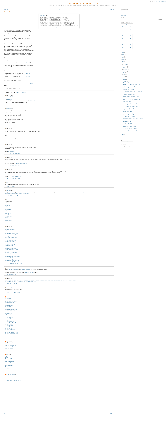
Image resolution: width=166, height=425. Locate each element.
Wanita (23, 280)
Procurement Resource (10, 374)
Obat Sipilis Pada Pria (9, 324)
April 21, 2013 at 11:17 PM (13, 140)
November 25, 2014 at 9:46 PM (15, 263)
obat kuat (7, 199)
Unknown (7, 296)
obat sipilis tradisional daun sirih (11, 309)
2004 (123, 57)
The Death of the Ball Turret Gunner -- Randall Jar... (132, 91)
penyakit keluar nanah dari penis (11, 237)
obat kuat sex (7, 205)
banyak (66, 280)
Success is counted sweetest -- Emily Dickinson (132, 124)
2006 (123, 54)
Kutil (12, 280)
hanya (32, 280)
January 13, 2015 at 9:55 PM (14, 283)
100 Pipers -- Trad (126, 87)
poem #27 (31, 82)
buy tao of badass (11, 151)
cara (53, 280)
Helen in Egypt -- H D (127, 121)
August (124, 71)
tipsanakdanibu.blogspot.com (98, 192)
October (124, 67)
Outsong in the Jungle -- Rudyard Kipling (130, 103)
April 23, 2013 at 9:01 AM (13, 153)
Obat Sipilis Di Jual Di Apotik (10, 329)
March (124, 79)
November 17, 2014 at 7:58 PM (15, 222)
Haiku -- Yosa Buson (127, 82)
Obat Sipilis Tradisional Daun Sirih (11, 301)
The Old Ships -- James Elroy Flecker (130, 128)
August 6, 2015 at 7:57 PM (13, 292)
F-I (130, 35)
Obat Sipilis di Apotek (9, 246)
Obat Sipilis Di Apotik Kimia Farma (11, 332)
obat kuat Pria (7, 208)
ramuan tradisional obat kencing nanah (12, 234)
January (124, 132)
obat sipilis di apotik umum (10, 310)
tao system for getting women (15, 176)
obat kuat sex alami (8, 216)
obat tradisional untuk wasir (10, 244)
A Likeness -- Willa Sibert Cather (129, 94)
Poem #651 (28, 62)
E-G (130, 24)
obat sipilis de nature (8, 299)
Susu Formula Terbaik (68, 192)
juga (61, 280)
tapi (59, 280)
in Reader (163, 1)
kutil (5, 281)
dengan (50, 280)
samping (34, 281)
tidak (29, 280)
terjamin (27, 281)
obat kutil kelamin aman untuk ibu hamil (12, 260)
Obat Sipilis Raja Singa (9, 325)
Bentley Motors (27, 98)
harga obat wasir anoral (9, 245)
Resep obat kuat (8, 213)
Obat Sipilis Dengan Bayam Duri (11, 322)
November (125, 66)
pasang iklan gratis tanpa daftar (10, 345)
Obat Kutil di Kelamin (9, 255)
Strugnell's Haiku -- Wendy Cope (129, 114)
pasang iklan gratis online (9, 348)
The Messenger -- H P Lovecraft (129, 116)
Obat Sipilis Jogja (8, 298)
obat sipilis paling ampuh (9, 302)
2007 (123, 52)
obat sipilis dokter (8, 312)
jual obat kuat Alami (8, 212)
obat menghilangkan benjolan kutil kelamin (12, 261)
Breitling (12, 96)
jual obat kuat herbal (8, 220)
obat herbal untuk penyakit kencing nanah (12, 230)
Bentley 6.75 (9, 99)
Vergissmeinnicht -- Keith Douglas (129, 86)
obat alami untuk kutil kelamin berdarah (12, 257)
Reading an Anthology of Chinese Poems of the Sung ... (133, 118)
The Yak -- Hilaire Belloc (127, 123)
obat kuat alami (7, 206)
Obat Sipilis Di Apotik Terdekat (10, 330)
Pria (19, 280)
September (125, 69)
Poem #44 (28, 76)
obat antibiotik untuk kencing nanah (11, 233)
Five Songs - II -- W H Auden (128, 89)
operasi (55, 280)
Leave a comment (21, 92)
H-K (123, 26)
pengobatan (44, 280)
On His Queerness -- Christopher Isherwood (131, 96)
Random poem (123, 14)
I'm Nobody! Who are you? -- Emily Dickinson (131, 84)
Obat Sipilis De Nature (9, 328)
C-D (126, 24)
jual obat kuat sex (8, 218)
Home (59, 9)
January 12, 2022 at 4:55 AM (14, 380)
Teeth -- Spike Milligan (127, 101)
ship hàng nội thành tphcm (25, 269)
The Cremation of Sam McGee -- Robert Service (132, 106)
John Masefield (60, 27)
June (124, 74)
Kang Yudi (8, 341)
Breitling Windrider (34, 100)
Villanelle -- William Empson (128, 92)
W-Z (126, 29)
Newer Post (6, 9)
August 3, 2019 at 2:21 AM (13, 370)
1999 (123, 135)
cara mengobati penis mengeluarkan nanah (13, 236)
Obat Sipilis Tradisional (9, 317)
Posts (123, 146)
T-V (123, 29)
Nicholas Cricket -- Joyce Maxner (129, 126)
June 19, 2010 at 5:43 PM (13, 104)
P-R (130, 37)
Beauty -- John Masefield (10, 12)
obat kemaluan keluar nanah (10, 229)
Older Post (112, 9)
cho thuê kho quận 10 (29, 272)
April (124, 77)
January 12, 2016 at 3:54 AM (14, 350)
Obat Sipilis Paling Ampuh (9, 321)
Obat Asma (8, 182)
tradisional (74, 280)
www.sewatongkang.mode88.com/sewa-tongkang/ (20, 193)
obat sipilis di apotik (8, 303)
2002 (123, 61)
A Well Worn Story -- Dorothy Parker (130, 108)
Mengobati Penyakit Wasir (9, 238)
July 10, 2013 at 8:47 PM (13, 186)
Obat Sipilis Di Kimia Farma (10, 334)
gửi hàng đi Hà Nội (81, 270)
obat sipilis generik (8, 313)
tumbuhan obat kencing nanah (10, 232)
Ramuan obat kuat (8, 214)
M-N (130, 26)
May (124, 76)
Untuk (6, 280)
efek (32, 281)
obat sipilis (7, 316)
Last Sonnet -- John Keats (128, 109)
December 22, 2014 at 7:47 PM (14, 274)
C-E (126, 35)
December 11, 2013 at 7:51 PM (14, 195)
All (130, 29)
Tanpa (26, 280)
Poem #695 (42, 15)
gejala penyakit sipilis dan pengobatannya (12, 250)
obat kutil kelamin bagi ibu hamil (11, 259)
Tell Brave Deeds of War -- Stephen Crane (131, 119)
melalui (40, 280)
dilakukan (37, 280)
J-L (123, 37)
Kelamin (14, 280)
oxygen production (8, 378)
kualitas (21, 281)
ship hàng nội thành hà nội (14, 269)
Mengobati (9, 280)
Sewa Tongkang (82, 192)
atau (58, 280)
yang (24, 281)
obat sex (6, 217)
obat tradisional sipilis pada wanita (11, 252)
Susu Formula (8, 190)
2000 (123, 134)
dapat (34, 280)
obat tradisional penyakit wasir (10, 242)
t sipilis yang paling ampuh (10, 314)
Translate (130, 142)
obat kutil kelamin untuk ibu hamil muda (12, 256)
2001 (123, 62)
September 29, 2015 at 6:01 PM (15, 336)
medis (48, 280)
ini (27, 280)
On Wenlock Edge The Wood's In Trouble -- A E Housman (134, 97)
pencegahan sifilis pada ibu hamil (11, 253)
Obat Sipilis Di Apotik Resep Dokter (11, 333)
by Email (158, 1)
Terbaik (7, 281)
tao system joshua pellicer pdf (21, 163)
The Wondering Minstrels (83, 3)
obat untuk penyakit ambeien (10, 241)
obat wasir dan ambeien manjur (10, 240)
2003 (123, 59)
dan (21, 280)
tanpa (30, 281)
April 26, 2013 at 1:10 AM (13, 178)
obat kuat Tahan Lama (9, 210)
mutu (17, 281)
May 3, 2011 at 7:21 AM (12, 124)
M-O (126, 37)
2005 (123, 56)
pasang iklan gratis (8, 344)
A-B (123, 24)
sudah (64, 280)
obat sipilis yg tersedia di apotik (10, 248)
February (125, 81)
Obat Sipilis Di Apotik (9, 318)
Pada (17, 280)
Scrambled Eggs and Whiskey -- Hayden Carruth (132, 130)
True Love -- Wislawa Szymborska (129, 113)
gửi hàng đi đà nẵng (73, 270)
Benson (7, 354)
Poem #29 (28, 73)
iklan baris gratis (9, 287)
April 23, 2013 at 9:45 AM (13, 165)
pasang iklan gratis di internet (10, 346)
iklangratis (6, 290)
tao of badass (18, 138)
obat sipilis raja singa (9, 305)
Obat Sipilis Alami (8, 320)
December (125, 64)
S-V (123, 38)
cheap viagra (8, 108)
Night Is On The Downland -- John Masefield (131, 99)
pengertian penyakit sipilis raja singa (11, 249)
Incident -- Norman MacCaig (128, 104)
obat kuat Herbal (8, 209)
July (124, 72)
